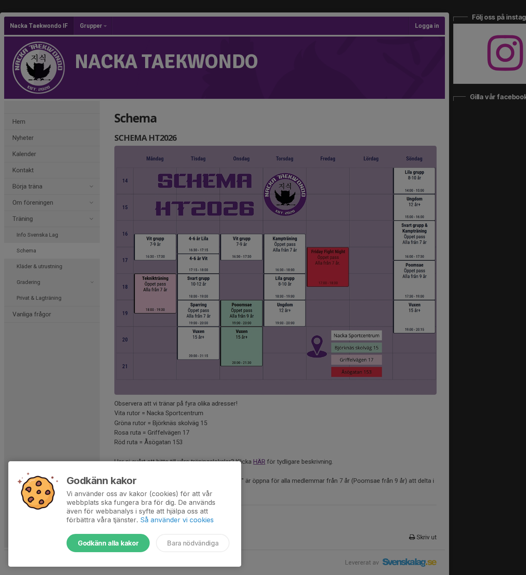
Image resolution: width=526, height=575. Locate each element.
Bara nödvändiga (192, 543)
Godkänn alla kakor (108, 543)
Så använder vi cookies (177, 520)
